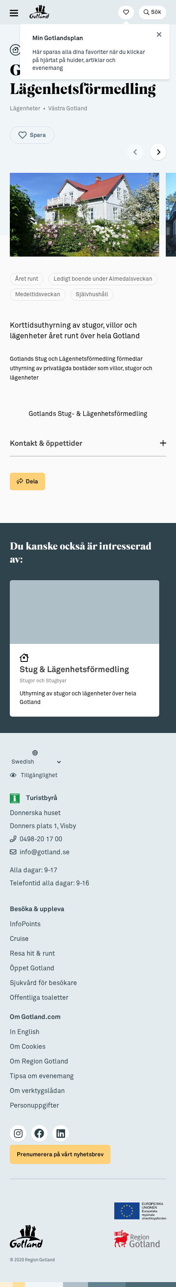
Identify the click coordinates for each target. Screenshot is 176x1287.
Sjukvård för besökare (43, 983)
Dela (32, 481)
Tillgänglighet (38, 775)
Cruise (19, 939)
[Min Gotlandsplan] (126, 12)
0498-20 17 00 (41, 839)
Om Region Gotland (39, 1061)
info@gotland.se (45, 852)
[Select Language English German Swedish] (36, 757)
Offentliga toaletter (39, 997)
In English (24, 1032)
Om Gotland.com (35, 1017)
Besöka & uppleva (37, 909)
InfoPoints (25, 924)
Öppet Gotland (32, 968)
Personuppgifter (34, 1105)
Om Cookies (27, 1046)
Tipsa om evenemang (42, 1076)
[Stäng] (159, 35)
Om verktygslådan (37, 1091)
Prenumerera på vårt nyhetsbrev (60, 1154)
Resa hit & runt (32, 953)
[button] (135, 152)
